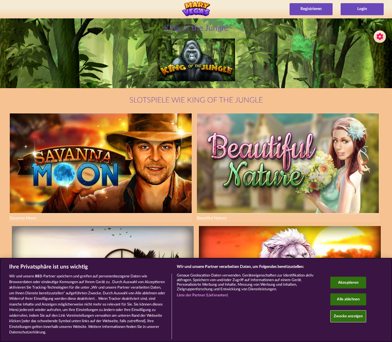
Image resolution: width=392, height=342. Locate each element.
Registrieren (311, 9)
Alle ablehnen (348, 299)
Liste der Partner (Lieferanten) (202, 295)
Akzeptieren (348, 282)
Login (362, 9)
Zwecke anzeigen (348, 316)
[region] (196, 300)
